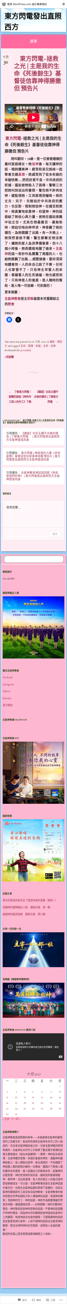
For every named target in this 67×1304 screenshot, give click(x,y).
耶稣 (30, 299)
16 (7, 1103)
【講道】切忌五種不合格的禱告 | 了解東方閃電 (46, 397)
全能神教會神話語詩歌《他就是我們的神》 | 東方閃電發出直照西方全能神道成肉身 (33, 476)
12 (33, 1097)
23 (7, 1108)
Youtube (7, 698)
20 (42, 1103)
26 (33, 1108)
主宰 (45, 346)
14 (51, 1097)
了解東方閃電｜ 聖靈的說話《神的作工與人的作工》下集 (20, 397)
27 (42, 1108)
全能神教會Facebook (15, 719)
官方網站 (8, 705)
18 (25, 1103)
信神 (35, 164)
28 (51, 1108)
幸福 (38, 346)
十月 (6, 58)
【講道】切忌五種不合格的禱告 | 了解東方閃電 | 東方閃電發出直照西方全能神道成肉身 (33, 436)
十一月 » (15, 1119)
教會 (11, 304)
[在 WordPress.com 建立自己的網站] (33, 4)
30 (7, 1114)
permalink (25, 350)
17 (16, 1103)
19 (33, 1103)
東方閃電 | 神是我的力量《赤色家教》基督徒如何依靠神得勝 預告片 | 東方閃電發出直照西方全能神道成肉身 (33, 456)
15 (60, 1097)
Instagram (8, 684)
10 (16, 1097)
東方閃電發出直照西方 (33, 21)
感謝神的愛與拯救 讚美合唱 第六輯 (24, 914)
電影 (52, 342)
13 (42, 1097)
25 (25, 1108)
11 (25, 1097)
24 (16, 1108)
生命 (23, 346)
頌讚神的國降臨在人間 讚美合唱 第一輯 (26, 907)
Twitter (6, 691)
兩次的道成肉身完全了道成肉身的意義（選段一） (30, 900)
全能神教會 (13, 299)
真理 (21, 174)
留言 (55, 533)
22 (60, 1103)
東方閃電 (13, 138)
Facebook (8, 677)
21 (51, 1103)
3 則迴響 (9, 357)
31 (16, 1114)
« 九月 (6, 1119)
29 (60, 1108)
